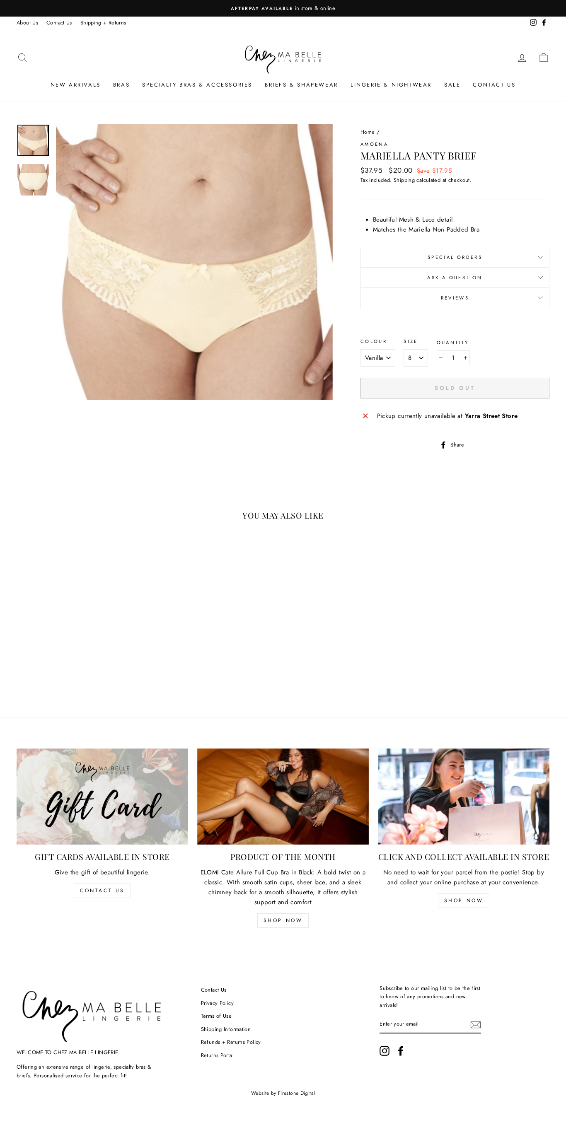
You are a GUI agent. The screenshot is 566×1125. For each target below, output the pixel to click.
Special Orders (455, 257)
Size (411, 341)
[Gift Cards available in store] (102, 796)
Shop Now (283, 920)
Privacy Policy (217, 1003)
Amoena (374, 144)
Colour (373, 341)
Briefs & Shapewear (301, 85)
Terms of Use (216, 1016)
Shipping (404, 180)
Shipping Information (226, 1029)
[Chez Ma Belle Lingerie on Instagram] (384, 1051)
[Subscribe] (475, 1024)
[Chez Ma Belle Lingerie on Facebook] (401, 1051)
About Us (27, 23)
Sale (452, 85)
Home (367, 132)
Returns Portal (217, 1055)
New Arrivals (76, 85)
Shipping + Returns (103, 23)
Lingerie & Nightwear (391, 85)
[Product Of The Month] (283, 796)
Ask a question (454, 277)
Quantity (453, 342)
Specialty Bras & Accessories (197, 85)
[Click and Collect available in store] (463, 796)
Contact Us (59, 23)
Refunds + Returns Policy (231, 1042)
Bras (121, 85)
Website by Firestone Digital (283, 1093)
